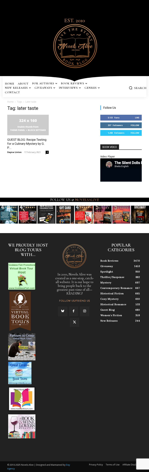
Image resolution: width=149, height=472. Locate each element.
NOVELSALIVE (87, 200)
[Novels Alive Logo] (74, 45)
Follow (135, 125)
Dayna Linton (14, 152)
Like (137, 117)
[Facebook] (73, 311)
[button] (137, 88)
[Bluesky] (62, 311)
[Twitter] (74, 322)
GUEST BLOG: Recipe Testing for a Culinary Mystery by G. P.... (27, 143)
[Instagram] (84, 311)
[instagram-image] (9, 215)
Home (10, 101)
